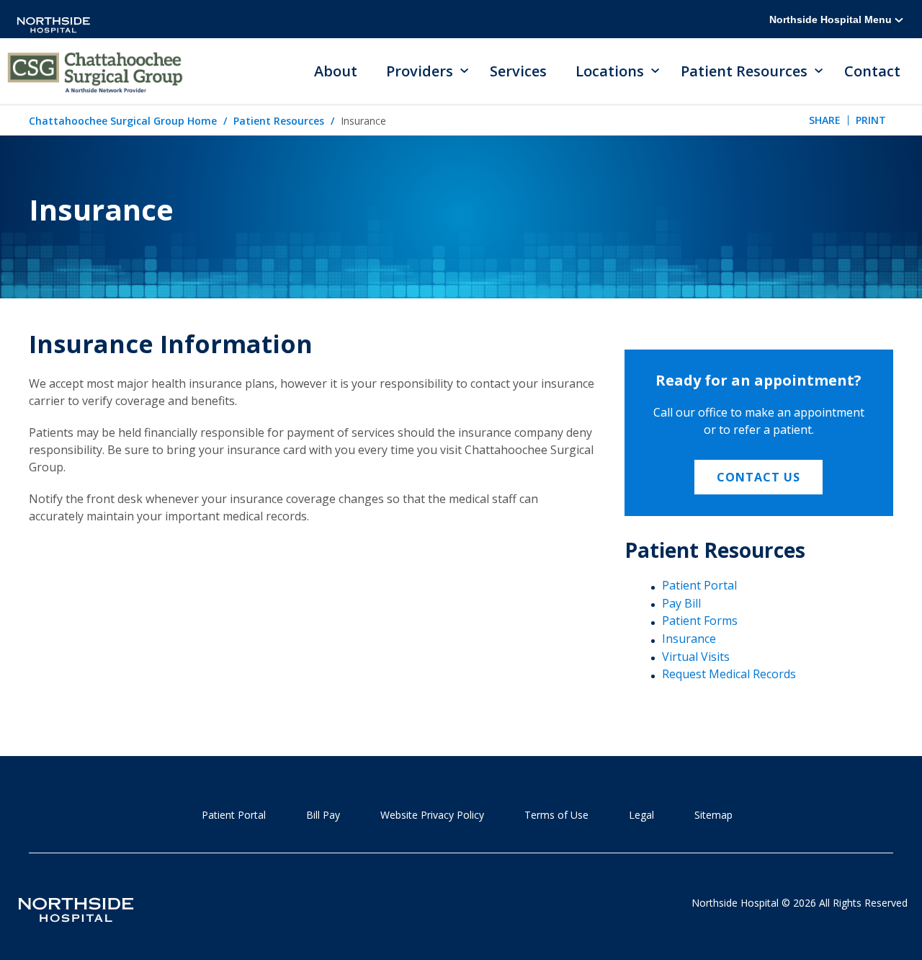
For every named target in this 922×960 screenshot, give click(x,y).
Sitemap (713, 815)
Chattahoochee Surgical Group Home (123, 121)
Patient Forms (700, 620)
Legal (641, 815)
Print (871, 120)
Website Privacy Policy (432, 815)
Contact (872, 71)
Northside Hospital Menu (832, 19)
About (335, 71)
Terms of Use (556, 815)
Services (518, 71)
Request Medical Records (729, 674)
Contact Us (758, 477)
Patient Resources (278, 121)
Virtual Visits (696, 657)
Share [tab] (825, 120)
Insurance (689, 638)
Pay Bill (681, 603)
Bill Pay (323, 815)
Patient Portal (699, 585)
